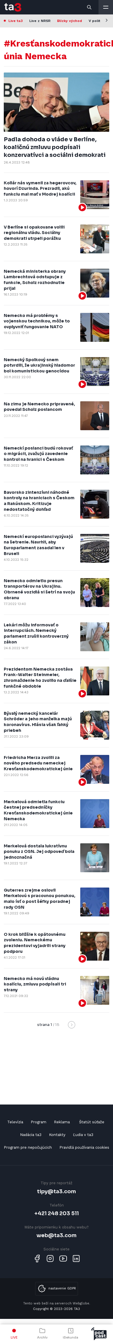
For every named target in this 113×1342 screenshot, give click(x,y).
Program (38, 1122)
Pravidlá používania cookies (84, 1147)
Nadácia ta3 (30, 1135)
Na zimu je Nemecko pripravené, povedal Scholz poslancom (39, 406)
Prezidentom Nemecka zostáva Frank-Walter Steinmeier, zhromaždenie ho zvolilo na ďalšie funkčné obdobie (40, 678)
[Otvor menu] (106, 7)
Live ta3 (15, 21)
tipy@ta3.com (56, 1191)
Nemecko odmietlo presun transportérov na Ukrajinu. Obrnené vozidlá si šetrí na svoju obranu (39, 589)
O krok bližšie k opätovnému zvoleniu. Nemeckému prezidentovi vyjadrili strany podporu (34, 943)
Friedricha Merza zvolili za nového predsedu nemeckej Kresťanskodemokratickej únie (38, 763)
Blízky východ (69, 21)
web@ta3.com (56, 1235)
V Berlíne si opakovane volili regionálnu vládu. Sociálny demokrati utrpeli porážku (34, 232)
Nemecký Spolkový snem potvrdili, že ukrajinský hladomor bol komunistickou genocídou (39, 365)
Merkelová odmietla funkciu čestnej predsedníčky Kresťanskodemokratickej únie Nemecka (38, 810)
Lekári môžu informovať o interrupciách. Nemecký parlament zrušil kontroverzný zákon (36, 633)
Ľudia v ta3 (83, 1135)
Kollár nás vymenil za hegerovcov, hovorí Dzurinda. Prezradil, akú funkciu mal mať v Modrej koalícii (40, 188)
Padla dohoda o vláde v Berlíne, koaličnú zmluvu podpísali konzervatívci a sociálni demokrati (54, 147)
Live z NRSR (39, 21)
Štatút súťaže (91, 1122)
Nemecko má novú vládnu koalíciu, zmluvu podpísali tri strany (35, 984)
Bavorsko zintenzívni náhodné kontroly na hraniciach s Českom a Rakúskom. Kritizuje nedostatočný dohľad (39, 501)
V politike (97, 21)
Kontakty (57, 1135)
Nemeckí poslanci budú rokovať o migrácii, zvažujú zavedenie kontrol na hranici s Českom (38, 454)
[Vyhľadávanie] (89, 7)
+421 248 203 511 (56, 1213)
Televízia (15, 1122)
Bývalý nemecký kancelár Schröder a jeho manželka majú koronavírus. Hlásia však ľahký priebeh (38, 722)
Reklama (62, 1122)
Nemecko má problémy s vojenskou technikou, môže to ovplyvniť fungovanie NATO (37, 321)
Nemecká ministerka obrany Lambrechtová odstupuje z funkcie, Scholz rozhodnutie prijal (35, 280)
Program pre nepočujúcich (28, 1147)
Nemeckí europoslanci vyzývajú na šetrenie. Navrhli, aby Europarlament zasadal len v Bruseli (38, 545)
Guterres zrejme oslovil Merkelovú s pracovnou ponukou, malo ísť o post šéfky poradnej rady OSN (39, 899)
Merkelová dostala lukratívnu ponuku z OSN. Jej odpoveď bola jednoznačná (39, 851)
